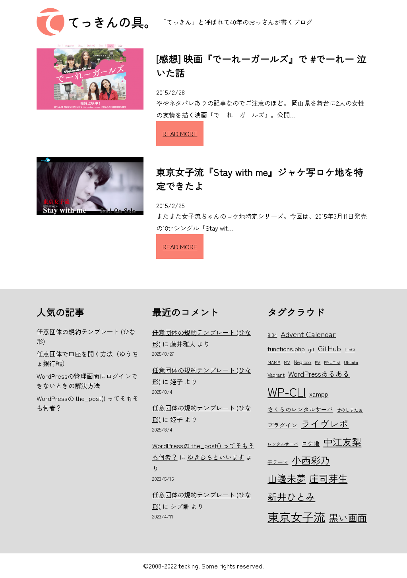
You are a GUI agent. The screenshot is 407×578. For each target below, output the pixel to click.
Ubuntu (351, 362)
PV (317, 362)
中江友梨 (342, 442)
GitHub (329, 348)
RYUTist (332, 362)
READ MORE (180, 133)
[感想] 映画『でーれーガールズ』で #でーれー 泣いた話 (261, 65)
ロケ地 (311, 443)
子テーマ (277, 462)
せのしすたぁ (350, 410)
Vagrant (276, 374)
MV (287, 362)
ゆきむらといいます (215, 457)
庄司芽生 (328, 478)
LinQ (350, 349)
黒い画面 (348, 517)
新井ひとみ (291, 496)
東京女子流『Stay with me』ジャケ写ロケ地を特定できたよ (259, 179)
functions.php (286, 348)
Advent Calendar (308, 333)
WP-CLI (286, 391)
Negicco (302, 362)
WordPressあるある (319, 373)
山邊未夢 (286, 478)
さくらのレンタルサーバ (300, 409)
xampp (318, 394)
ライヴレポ (325, 423)
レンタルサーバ (282, 444)
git (311, 349)
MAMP (273, 362)
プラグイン (282, 425)
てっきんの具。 (112, 22)
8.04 (272, 335)
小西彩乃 (311, 460)
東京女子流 (296, 516)
